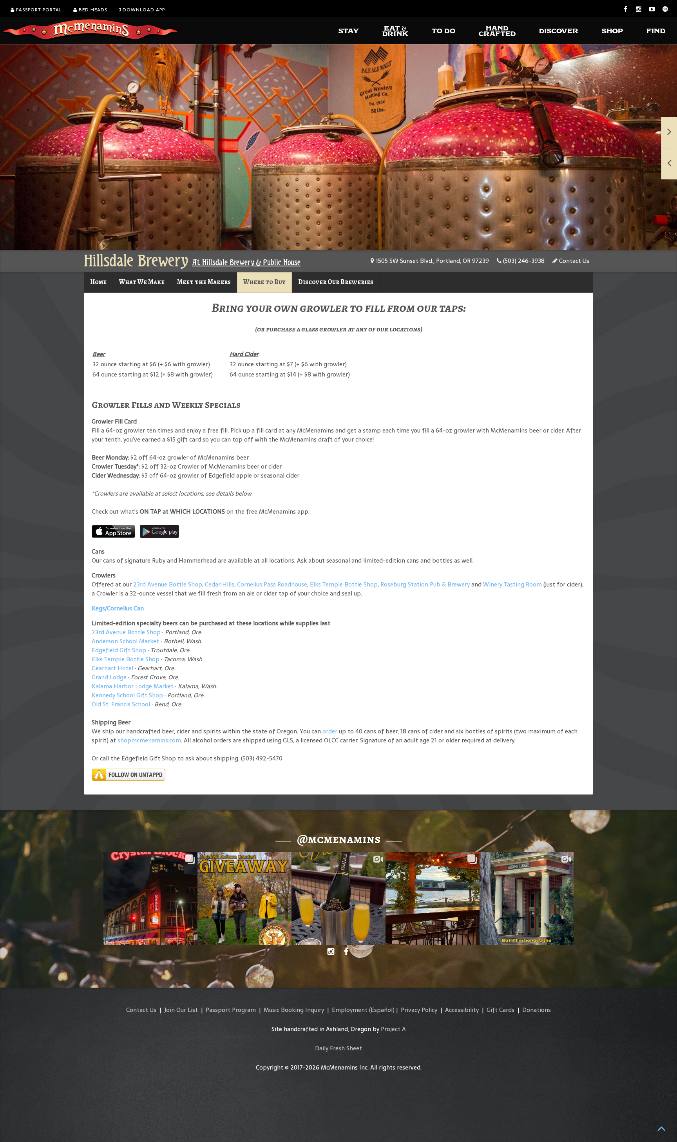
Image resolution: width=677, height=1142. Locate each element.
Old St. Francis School (121, 704)
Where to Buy (264, 281)
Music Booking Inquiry (294, 1010)
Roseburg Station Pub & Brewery (425, 584)
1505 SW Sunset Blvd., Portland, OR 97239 (431, 261)
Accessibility (462, 1010)
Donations (536, 1010)
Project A (393, 1029)
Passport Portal (38, 10)
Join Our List (181, 1010)
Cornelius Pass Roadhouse (272, 584)
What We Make (142, 281)
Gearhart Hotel (112, 668)
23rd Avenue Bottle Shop (167, 584)
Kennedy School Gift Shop (127, 695)
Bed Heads (92, 10)
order (329, 731)
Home (98, 281)
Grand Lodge (109, 677)
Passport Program (231, 1010)
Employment (349, 1010)
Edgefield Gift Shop (119, 650)
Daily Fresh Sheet (338, 1048)
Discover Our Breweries (335, 281)
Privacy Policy (419, 1010)
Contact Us (573, 261)
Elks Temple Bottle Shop (344, 584)
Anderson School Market (125, 641)
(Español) (382, 1010)
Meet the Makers (204, 281)
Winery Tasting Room (512, 584)
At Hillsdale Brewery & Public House (246, 262)
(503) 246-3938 (523, 261)
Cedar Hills (219, 584)
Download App (143, 10)
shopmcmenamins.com (149, 740)
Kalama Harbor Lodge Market (133, 686)
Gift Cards (500, 1010)
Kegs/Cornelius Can (118, 608)
